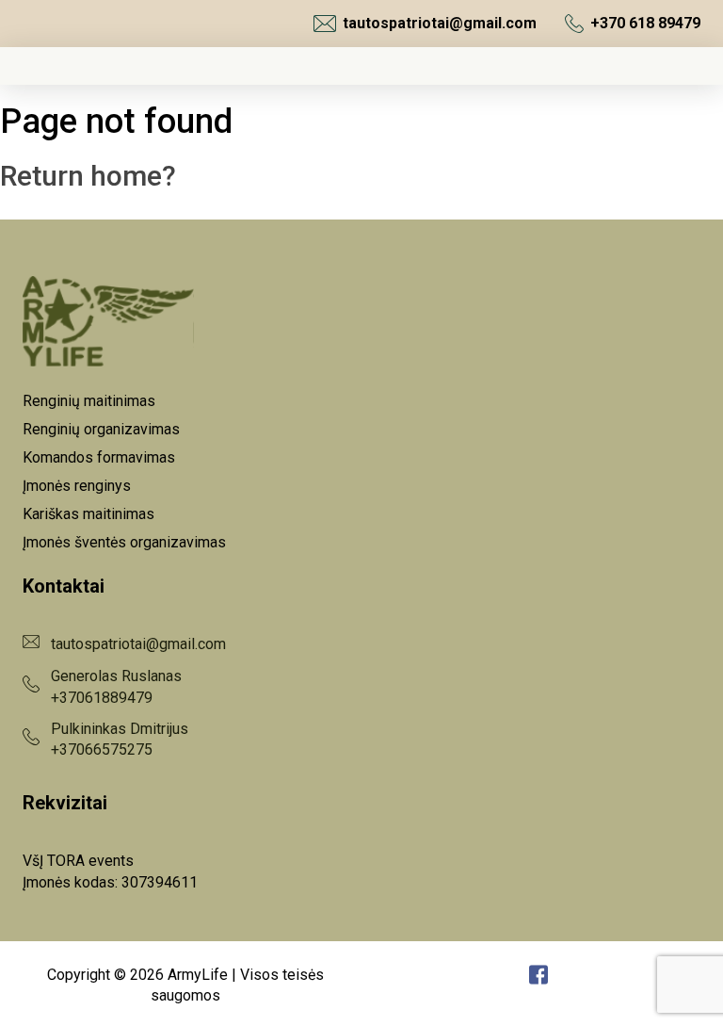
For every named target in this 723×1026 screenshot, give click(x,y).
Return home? (88, 175)
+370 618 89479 (645, 23)
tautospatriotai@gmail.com (440, 23)
